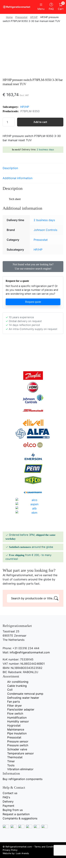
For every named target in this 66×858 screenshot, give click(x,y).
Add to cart (40, 121)
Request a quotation (16, 814)
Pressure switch (17, 745)
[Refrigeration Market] (16, 7)
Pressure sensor (17, 741)
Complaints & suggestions (20, 818)
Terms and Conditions (46, 846)
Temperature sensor (20, 753)
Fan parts (13, 701)
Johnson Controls (45, 230)
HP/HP (34, 17)
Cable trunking (17, 685)
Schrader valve (17, 749)
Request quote (33, 301)
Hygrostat (14, 725)
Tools (10, 765)
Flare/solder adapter (20, 709)
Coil (9, 689)
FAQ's (6, 797)
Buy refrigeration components (22, 779)
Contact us (10, 793)
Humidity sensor (18, 721)
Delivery (8, 801)
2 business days (45, 149)
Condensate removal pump (25, 693)
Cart (60, 7)
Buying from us (13, 810)
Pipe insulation (17, 733)
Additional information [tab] (17, 178)
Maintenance (15, 729)
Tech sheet (15, 199)
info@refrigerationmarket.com (30, 652)
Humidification (17, 717)
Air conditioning (17, 681)
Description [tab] (10, 168)
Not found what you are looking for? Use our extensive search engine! (33, 266)
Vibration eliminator (20, 769)
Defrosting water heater (23, 697)
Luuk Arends (22, 853)
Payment (8, 805)
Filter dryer (14, 705)
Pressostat (21, 17)
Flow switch (15, 713)
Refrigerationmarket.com (18, 846)
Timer (11, 761)
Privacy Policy (10, 850)
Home (9, 17)
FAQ (51, 9)
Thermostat (15, 757)
